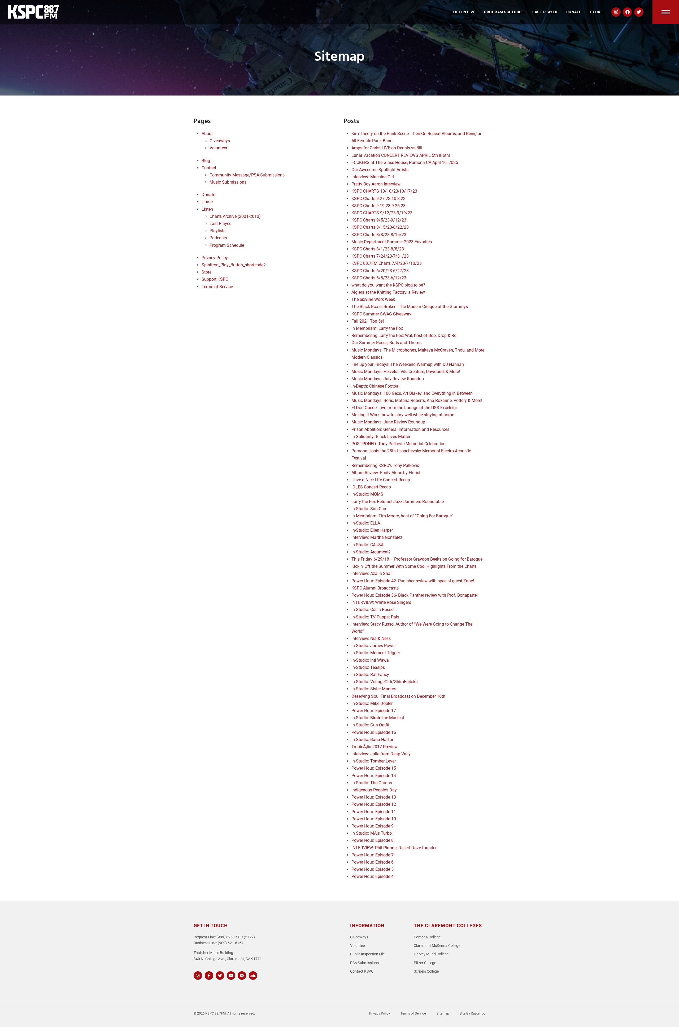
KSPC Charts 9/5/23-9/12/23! (379, 220)
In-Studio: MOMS (367, 494)
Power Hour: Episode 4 (372, 876)
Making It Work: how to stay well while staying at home (402, 414)
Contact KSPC (361, 971)
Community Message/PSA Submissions (247, 174)
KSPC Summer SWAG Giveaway (381, 314)
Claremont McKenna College (437, 945)
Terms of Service (217, 286)
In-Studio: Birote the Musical (377, 717)
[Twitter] (219, 974)
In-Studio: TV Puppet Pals (375, 616)
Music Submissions (228, 182)
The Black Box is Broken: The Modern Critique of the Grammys (409, 306)
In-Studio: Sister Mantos (373, 688)
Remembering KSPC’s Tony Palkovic (385, 465)
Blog (206, 160)
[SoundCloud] (252, 974)
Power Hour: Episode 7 (372, 854)
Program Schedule (227, 245)
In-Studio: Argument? (371, 551)
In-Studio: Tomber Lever (373, 761)
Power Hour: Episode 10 (373, 818)
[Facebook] (208, 974)
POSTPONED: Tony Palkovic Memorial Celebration (398, 443)
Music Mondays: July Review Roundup (387, 378)
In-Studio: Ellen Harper (372, 530)
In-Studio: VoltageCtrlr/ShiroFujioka (384, 681)
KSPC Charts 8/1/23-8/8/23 (377, 249)
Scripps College (426, 971)
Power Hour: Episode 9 (372, 826)
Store (206, 272)
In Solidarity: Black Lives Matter (380, 436)
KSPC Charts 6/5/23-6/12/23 (378, 277)
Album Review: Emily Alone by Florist (385, 472)
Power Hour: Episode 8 (372, 840)
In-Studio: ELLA (365, 523)
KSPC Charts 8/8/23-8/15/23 (378, 234)
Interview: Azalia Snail (372, 573)
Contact (209, 167)
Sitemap (443, 1013)
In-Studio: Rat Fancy (370, 674)
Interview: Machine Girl (372, 176)
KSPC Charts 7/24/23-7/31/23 (380, 256)
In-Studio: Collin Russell (373, 609)
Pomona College (427, 937)
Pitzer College (425, 963)
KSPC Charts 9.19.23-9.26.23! (379, 205)
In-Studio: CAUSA (367, 544)
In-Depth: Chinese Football (376, 386)
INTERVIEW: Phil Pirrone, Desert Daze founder (394, 847)
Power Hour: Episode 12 (373, 804)
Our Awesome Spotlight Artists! (380, 169)
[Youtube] (230, 974)
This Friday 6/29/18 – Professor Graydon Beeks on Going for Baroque (416, 559)
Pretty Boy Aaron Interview (376, 184)
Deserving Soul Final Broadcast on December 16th (398, 696)
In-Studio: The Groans (371, 782)
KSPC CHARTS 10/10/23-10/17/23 (384, 191)
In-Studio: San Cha (368, 508)
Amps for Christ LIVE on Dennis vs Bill (386, 147)
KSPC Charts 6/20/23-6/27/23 (380, 270)
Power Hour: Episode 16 (373, 732)
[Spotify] (241, 974)
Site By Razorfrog (472, 1013)
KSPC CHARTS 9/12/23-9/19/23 (381, 212)
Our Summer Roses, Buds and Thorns (386, 342)
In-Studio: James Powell (374, 645)
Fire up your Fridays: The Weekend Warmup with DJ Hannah (407, 364)
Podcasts (218, 237)
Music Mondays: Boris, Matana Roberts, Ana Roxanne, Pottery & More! (416, 400)
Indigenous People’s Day (374, 789)
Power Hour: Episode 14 (373, 775)
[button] (665, 12)
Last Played (221, 223)
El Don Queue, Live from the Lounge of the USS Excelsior (404, 407)
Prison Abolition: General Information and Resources (400, 429)
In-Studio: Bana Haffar (372, 739)
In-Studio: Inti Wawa (370, 660)
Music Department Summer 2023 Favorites (391, 241)
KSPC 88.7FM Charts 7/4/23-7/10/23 (386, 263)
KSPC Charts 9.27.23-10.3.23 (378, 198)
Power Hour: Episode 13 (373, 797)
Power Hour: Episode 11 (373, 811)
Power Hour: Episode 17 (373, 710)
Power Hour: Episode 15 (373, 768)
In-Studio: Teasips (368, 667)
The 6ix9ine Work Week (373, 299)
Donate (208, 194)
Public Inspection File (367, 954)
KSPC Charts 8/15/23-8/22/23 (380, 227)
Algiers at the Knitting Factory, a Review (388, 292)
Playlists (217, 230)
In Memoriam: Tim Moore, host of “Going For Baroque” (402, 515)
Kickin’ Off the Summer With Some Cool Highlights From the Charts (414, 566)
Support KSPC (215, 279)
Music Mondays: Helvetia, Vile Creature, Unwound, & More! (405, 371)
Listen (207, 209)
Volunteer (218, 147)
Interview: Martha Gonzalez (376, 537)
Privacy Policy (215, 257)
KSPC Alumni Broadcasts (375, 588)
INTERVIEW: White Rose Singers (381, 602)
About (207, 133)
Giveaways (220, 140)
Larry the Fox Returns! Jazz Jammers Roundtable (397, 501)
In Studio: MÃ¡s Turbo (371, 833)
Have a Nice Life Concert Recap (380, 479)
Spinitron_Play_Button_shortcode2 (234, 264)
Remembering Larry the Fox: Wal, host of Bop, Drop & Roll (405, 335)
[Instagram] (197, 974)
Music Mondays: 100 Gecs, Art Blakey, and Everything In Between (412, 393)
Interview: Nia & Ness (371, 638)
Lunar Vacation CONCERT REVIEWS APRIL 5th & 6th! (400, 155)
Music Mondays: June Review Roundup (388, 421)
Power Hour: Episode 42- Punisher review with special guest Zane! (412, 580)
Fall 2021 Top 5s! (367, 321)
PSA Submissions (364, 963)
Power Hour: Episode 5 (372, 869)
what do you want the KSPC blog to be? (388, 285)
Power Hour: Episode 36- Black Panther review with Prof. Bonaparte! (414, 595)
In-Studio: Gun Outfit (370, 724)
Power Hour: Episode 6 (372, 862)
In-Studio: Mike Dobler (372, 703)
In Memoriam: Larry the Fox (377, 328)
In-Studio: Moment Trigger (375, 652)
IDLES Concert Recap (371, 486)
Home (207, 201)
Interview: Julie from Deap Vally (381, 753)
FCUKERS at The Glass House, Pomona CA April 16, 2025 (404, 162)
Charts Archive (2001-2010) (235, 216)
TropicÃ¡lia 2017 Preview (374, 746)
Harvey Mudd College (431, 954)
